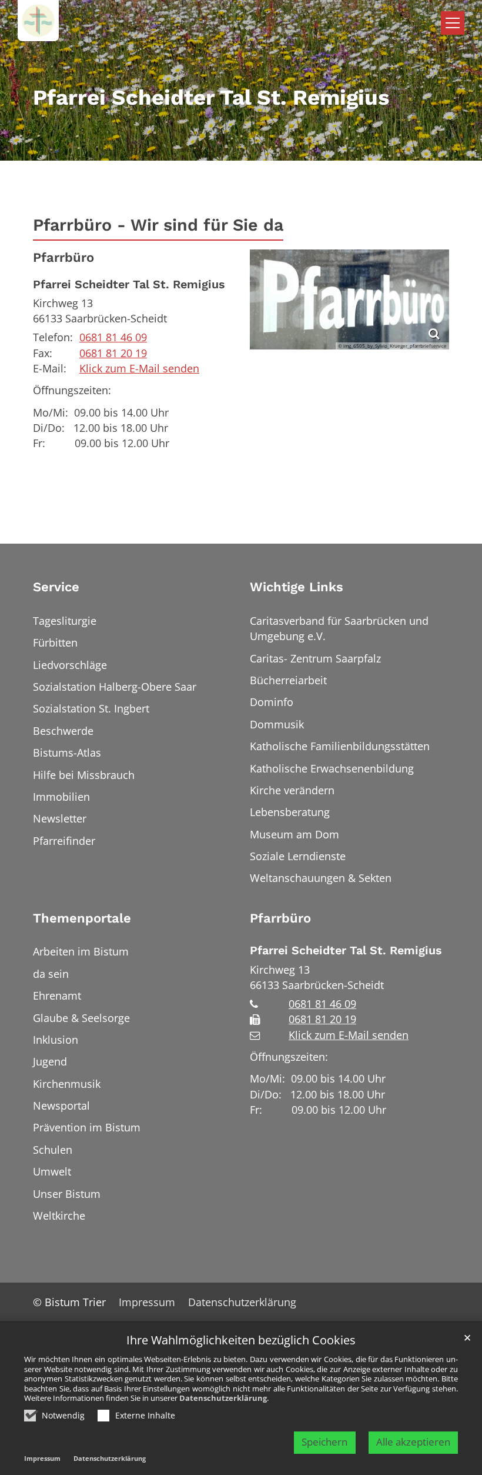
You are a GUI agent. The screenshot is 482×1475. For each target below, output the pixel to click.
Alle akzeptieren (413, 1442)
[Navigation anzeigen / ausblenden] (452, 23)
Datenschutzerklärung (223, 1398)
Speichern (324, 1442)
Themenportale (82, 918)
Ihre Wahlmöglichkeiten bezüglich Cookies (241, 1340)
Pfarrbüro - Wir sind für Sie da (158, 225)
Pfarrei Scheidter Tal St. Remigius (129, 284)
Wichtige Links (296, 587)
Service (56, 587)
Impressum (42, 1458)
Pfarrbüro (63, 257)
